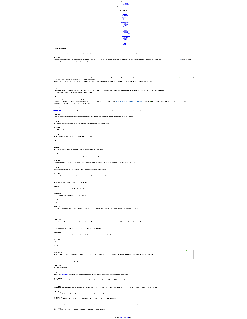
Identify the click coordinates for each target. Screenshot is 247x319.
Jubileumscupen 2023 (126, 26)
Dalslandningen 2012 (126, 40)
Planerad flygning (124, 3)
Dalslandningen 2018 (126, 32)
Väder (125, 43)
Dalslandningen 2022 (126, 29)
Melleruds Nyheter (57, 110)
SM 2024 (126, 25)
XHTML (127, 317)
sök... (117, 6)
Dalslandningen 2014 (126, 38)
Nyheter (124, 21)
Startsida (119, 7)
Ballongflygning (125, 15)
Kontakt (124, 19)
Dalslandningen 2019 (126, 31)
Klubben (125, 18)
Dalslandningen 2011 (126, 41)
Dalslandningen (125, 17)
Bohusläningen (65, 274)
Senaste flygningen (125, 4)
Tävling (123, 7)
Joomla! (120, 317)
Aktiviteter (125, 14)
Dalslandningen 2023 (126, 28)
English (124, 44)
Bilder (125, 16)
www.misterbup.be (157, 254)
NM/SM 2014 (126, 37)
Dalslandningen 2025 (126, 24)
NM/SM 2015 (126, 34)
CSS (132, 317)
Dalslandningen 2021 (126, 30)
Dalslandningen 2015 (126, 36)
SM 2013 (126, 39)
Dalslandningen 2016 (126, 33)
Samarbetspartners (125, 22)
